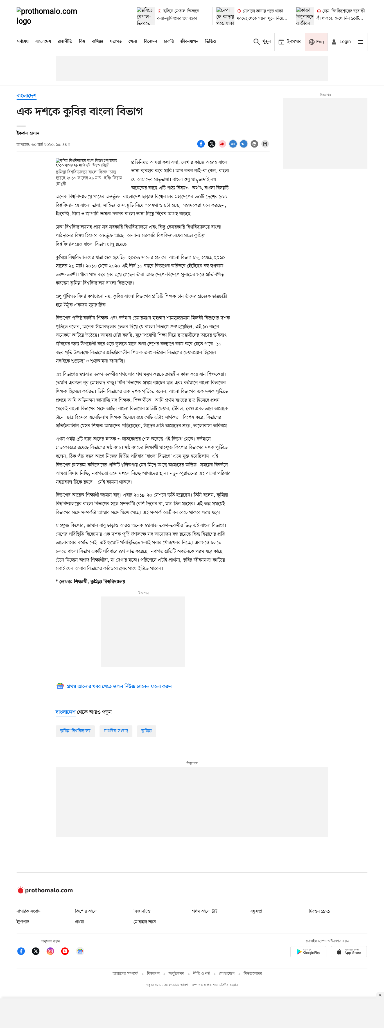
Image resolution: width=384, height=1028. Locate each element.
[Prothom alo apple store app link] (348, 953)
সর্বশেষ (23, 41)
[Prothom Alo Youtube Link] (67, 952)
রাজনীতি (65, 41)
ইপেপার (23, 922)
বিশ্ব (82, 41)
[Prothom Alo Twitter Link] (38, 952)
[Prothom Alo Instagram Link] (53, 952)
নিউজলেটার (253, 973)
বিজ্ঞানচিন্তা (143, 911)
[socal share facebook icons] (201, 147)
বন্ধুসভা (256, 911)
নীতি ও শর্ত (201, 973)
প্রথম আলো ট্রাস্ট (205, 911)
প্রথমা (79, 922)
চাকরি (169, 41)
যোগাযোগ (227, 973)
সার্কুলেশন (176, 973)
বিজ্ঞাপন (153, 973)
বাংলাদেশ (43, 41)
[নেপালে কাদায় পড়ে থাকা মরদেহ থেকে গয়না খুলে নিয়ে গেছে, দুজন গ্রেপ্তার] (225, 16)
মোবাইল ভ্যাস (145, 922)
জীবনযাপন (189, 41)
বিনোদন (150, 41)
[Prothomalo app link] (308, 953)
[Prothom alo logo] (45, 892)
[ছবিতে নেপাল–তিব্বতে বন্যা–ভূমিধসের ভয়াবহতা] (146, 16)
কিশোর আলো (86, 911)
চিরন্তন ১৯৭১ (319, 911)
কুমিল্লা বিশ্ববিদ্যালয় (75, 731)
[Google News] (80, 952)
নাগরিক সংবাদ (116, 731)
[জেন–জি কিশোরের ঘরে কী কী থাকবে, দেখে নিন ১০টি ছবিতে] (305, 16)
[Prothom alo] (54, 16)
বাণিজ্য (97, 41)
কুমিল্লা (146, 731)
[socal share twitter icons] (212, 147)
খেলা (132, 41)
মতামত (116, 41)
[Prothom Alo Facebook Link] (24, 952)
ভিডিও (210, 41)
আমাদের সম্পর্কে (125, 973)
